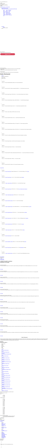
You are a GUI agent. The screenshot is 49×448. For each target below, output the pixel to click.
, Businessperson (22, 247)
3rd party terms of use (4, 434)
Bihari (2, 349)
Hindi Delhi (3, 353)
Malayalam (4, 11)
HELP (2, 28)
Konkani (3, 378)
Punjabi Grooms (7, 367)
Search (1, 5)
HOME (2, 75)
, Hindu (6, 171)
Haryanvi (3, 382)
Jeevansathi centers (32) (4, 430)
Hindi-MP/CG (9, 241)
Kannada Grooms (8, 359)
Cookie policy (3, 435)
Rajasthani (7, 12)
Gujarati (3, 357)
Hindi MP (9, 13)
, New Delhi (29, 206)
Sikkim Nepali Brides (4, 388)
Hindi (2, 355)
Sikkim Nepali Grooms (9, 388)
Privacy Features (3, 436)
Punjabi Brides (3, 367)
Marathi (7, 11)
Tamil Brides (3, 371)
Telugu (4, 13)
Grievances (3, 437)
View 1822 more (2, 256)
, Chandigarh (26, 218)
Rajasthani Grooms (8, 369)
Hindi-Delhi (9, 206)
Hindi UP (7, 13)
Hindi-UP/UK (9, 200)
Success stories (3, 424)
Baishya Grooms (2, 259)
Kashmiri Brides (3, 386)
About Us (3, 432)
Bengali (8, 171)
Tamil (9, 12)
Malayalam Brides (4, 361)
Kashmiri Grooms (8, 386)
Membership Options (4, 427)
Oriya (9, 11)
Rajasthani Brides (4, 369)
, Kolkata (28, 171)
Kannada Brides (3, 359)
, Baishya (10, 171)
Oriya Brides (3, 365)
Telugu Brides (3, 373)
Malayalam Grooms (8, 361)
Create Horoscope (4, 425)
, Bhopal (25, 241)
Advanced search (4, 423)
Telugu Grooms (7, 373)
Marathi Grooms (7, 363)
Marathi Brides (3, 363)
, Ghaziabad (25, 212)
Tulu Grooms (6, 390)
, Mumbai (23, 177)
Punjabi (4, 12)
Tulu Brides (3, 390)
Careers (2, 428)
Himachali (3, 380)
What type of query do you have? (4, 415)
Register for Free (7, 54)
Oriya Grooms (6, 365)
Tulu (3, 15)
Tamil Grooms (6, 371)
